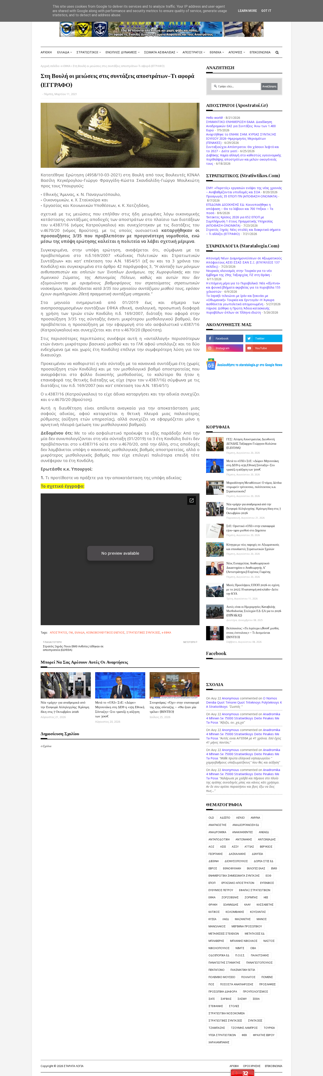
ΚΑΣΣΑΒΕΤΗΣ (265, 904)
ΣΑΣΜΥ (242, 999)
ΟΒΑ (253, 948)
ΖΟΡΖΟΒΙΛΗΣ (230, 897)
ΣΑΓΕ (212, 999)
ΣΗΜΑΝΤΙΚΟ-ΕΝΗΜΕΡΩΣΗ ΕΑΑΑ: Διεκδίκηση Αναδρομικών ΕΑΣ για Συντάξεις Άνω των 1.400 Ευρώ (241, 126)
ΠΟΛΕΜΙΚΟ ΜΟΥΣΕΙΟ (222, 977)
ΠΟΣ (211, 984)
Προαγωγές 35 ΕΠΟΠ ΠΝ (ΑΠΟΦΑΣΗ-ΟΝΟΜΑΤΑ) (241, 196)
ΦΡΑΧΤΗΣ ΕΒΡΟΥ (263, 1035)
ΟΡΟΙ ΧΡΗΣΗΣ (252, 1066)
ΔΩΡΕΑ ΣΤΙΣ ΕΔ (263, 861)
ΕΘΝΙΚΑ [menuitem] (215, 52)
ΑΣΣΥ (235, 847)
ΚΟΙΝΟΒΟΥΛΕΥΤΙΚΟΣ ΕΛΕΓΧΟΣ (105, 632)
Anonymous (230, 698)
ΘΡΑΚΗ (213, 904)
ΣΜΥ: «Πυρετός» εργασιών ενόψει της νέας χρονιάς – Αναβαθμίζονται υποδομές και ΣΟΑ (244, 190)
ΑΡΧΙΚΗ (234, 1066)
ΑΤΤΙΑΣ (249, 847)
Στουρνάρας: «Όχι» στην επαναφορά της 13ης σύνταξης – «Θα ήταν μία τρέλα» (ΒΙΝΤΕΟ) (174, 707)
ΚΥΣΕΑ (212, 919)
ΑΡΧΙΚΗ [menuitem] (46, 52)
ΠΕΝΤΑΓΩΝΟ (217, 970)
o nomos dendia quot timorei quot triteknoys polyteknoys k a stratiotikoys (244, 702)
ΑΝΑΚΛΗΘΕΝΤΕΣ (242, 832)
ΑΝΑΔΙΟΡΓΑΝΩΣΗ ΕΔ (245, 825)
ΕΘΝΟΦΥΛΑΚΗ (232, 868)
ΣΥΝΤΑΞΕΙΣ (255, 1020)
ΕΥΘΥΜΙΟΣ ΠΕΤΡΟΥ (221, 890)
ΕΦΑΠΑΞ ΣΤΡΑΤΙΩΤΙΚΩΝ (254, 890)
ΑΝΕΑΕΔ (264, 832)
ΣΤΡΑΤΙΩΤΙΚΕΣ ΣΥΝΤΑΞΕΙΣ (143, 632)
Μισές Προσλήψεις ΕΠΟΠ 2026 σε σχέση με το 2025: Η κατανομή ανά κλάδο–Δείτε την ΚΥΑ (252, 589)
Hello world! (214, 118)
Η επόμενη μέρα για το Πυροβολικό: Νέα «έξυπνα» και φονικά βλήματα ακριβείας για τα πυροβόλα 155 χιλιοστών (243, 287)
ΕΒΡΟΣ (213, 868)
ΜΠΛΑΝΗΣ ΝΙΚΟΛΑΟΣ (244, 941)
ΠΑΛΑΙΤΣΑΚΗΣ (260, 955)
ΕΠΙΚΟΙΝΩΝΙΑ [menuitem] (260, 52)
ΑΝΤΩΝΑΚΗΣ (244, 839)
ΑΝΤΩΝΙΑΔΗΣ (267, 839)
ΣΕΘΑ (256, 999)
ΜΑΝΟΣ (262, 919)
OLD (211, 818)
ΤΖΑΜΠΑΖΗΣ (217, 1028)
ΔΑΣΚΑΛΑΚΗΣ (237, 854)
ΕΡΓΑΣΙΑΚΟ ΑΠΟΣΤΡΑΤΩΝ (237, 883)
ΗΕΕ (266, 897)
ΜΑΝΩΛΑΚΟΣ (217, 926)
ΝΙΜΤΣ (240, 948)
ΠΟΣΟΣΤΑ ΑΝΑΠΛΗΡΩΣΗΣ (236, 984)
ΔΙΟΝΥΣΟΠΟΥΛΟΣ (236, 861)
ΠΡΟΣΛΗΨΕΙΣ (267, 984)
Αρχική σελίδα (50, 66)
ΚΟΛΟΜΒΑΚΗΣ (235, 912)
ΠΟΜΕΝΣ (267, 977)
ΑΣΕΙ (223, 847)
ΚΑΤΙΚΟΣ (214, 912)
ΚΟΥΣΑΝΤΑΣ (258, 912)
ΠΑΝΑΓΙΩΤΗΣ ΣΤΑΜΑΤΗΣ (224, 962)
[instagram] (224, 348)
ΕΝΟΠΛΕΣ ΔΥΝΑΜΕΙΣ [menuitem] (121, 52)
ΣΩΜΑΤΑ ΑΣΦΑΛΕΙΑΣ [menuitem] (159, 52)
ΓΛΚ (71, 632)
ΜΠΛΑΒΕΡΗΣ (216, 941)
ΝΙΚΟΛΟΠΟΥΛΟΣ (219, 948)
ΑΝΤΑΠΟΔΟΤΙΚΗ (219, 839)
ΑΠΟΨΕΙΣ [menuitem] (235, 52)
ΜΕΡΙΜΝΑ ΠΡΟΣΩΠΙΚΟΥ (247, 926)
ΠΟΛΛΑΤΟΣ (248, 977)
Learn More (247, 11)
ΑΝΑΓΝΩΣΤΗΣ (218, 825)
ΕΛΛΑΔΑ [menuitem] (63, 52)
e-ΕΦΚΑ (66, 66)
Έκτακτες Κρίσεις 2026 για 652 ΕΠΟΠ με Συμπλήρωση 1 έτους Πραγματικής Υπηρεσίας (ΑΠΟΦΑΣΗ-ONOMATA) (239, 221)
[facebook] (224, 338)
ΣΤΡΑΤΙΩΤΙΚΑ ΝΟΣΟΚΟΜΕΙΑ (227, 1013)
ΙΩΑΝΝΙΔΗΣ (230, 904)
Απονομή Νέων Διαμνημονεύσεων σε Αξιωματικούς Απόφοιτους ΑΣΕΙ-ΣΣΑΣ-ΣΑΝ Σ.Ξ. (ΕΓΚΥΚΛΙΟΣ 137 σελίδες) (244, 262)
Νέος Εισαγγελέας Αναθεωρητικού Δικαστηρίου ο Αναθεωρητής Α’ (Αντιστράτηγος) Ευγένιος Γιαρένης (248, 567)
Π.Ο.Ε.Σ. (240, 955)
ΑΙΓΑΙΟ (240, 818)
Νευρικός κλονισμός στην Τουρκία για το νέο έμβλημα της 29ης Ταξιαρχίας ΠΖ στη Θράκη (239, 273)
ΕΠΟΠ (212, 883)
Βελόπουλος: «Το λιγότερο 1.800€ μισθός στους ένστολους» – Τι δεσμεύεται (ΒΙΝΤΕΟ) (252, 632)
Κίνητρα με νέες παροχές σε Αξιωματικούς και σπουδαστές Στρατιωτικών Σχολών (252, 546)
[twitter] (263, 338)
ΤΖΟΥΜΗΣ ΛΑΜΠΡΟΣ (244, 1028)
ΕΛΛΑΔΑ (80, 632)
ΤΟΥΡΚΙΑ (269, 1028)
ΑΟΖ (211, 847)
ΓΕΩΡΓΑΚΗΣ (216, 854)
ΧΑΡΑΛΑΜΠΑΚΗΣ (219, 1042)
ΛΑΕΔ (225, 919)
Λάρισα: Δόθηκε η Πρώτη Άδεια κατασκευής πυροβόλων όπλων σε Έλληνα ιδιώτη (238, 310)
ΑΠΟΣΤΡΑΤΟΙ (58, 632)
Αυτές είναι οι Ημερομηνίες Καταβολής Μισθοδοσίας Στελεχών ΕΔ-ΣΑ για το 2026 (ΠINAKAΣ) (253, 611)
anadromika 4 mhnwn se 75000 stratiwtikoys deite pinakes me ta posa (243, 718)
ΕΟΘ (268, 875)
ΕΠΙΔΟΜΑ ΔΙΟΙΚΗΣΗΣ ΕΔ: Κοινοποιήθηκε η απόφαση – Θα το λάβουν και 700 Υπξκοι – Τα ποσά (239, 208)
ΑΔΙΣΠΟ (225, 818)
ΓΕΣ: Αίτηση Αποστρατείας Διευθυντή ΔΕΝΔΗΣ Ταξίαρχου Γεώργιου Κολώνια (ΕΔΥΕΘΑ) (251, 443)
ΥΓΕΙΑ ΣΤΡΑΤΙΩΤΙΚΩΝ (222, 1035)
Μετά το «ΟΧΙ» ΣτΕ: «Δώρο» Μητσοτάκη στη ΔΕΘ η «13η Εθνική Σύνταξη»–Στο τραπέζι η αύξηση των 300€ (119, 709)
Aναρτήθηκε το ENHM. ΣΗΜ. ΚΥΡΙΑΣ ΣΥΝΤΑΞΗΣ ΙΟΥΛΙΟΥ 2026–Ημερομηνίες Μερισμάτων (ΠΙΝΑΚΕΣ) (241, 138)
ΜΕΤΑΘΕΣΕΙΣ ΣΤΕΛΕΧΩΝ (224, 933)
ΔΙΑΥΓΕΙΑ (257, 854)
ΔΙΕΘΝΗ (214, 861)
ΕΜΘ (274, 868)
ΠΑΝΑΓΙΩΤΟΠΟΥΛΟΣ (259, 962)
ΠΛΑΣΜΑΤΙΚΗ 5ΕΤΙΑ (242, 970)
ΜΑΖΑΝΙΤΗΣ (243, 919)
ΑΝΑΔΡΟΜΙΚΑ (217, 832)
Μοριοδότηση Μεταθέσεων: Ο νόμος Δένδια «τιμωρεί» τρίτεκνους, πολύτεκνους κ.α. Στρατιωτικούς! (253, 486)
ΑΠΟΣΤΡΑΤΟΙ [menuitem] (192, 52)
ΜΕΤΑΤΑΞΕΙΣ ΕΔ (255, 933)
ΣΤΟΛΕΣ (234, 1006)
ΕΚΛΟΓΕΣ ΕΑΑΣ (256, 868)
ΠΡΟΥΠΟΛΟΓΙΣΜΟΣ (255, 991)
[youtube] (263, 348)
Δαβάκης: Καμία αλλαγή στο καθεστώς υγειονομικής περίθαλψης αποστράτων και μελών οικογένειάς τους (243, 159)
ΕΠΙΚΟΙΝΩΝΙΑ (273, 1066)
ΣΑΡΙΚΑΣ (226, 999)
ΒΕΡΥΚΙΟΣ (266, 847)
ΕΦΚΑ (212, 897)
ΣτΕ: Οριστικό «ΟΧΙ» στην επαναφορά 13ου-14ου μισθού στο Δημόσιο (250, 528)
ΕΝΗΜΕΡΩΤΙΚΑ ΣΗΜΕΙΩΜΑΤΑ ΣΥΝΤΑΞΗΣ (234, 875)
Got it (266, 11)
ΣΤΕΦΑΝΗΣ (216, 1006)
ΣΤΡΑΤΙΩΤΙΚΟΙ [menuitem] (87, 52)
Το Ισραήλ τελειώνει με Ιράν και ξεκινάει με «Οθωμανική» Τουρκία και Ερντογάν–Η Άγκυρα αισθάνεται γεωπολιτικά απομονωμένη (240, 300)
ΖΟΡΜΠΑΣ (251, 897)
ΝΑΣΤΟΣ (269, 941)
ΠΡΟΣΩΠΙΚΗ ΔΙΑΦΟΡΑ (223, 991)
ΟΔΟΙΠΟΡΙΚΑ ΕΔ (219, 955)
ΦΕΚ (244, 1035)
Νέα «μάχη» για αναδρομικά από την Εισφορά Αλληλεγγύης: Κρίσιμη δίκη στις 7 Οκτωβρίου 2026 (65, 707)
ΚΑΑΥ (247, 904)
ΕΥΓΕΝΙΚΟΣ (267, 883)
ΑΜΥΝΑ (255, 818)
